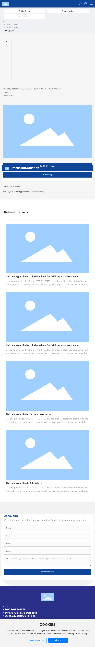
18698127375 (40, 88)
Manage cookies (37, 640)
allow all (58, 640)
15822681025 (26, 88)
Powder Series (67, 11)
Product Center (12, 24)
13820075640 (54, 88)
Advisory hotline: (11, 88)
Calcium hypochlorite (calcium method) (28, 191)
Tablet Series (24, 11)
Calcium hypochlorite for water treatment (28, 414)
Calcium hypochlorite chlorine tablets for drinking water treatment (42, 276)
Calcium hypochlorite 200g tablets (24, 483)
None (17, 186)
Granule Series (24, 16)
